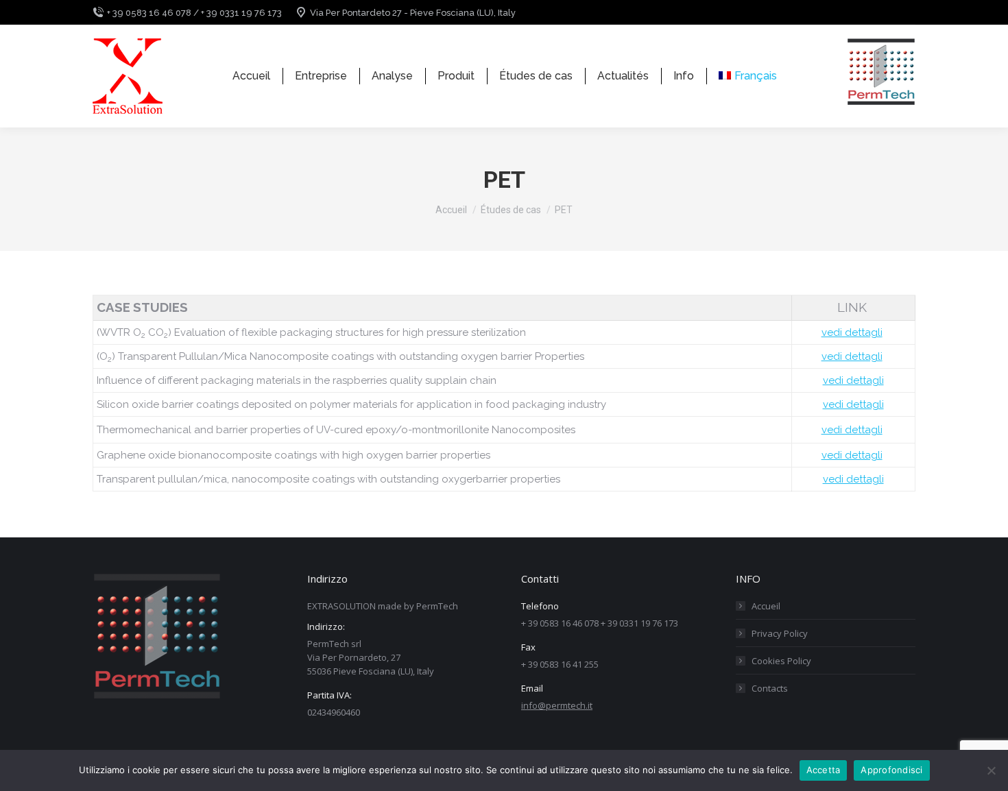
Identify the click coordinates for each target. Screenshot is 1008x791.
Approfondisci (891, 769)
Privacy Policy (780, 633)
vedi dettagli (852, 332)
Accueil (766, 606)
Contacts (770, 688)
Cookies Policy (781, 661)
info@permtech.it (556, 705)
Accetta (823, 769)
